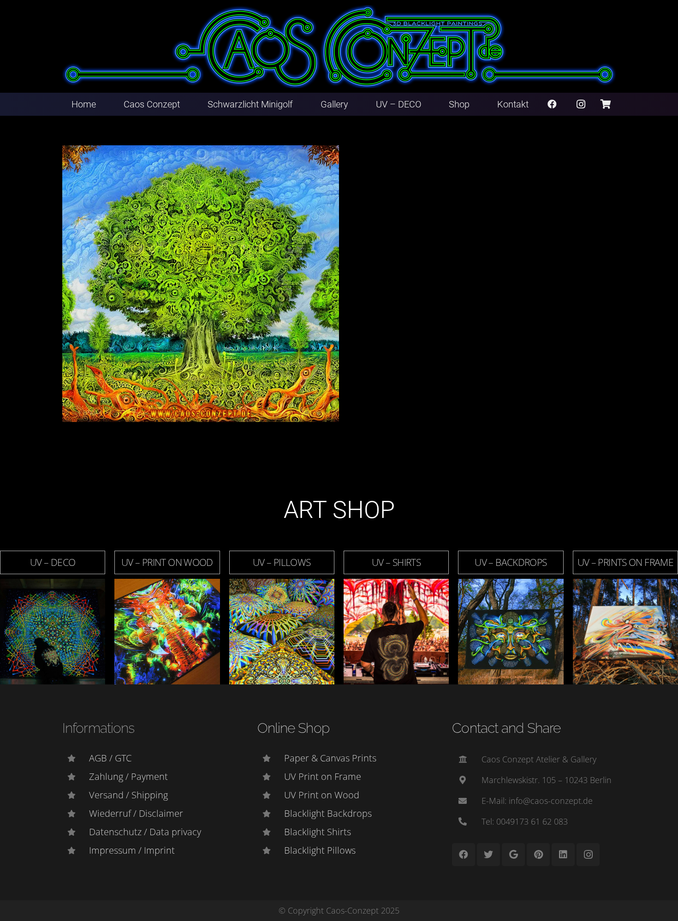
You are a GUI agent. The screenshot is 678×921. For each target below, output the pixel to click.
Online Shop (293, 728)
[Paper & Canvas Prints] (270, 758)
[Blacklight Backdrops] (270, 813)
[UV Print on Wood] (270, 795)
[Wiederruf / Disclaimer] (75, 813)
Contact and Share (506, 728)
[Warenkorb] (605, 104)
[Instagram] (581, 104)
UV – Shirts (396, 562)
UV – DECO (52, 562)
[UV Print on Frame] (270, 776)
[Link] (339, 46)
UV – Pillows (282, 562)
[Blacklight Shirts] (270, 832)
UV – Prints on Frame (625, 562)
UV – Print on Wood (167, 562)
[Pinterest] (538, 854)
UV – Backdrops (511, 562)
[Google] (513, 854)
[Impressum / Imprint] (75, 850)
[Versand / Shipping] (75, 795)
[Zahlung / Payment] (75, 776)
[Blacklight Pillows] (270, 850)
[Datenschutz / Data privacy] (75, 832)
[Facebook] (552, 104)
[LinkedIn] (563, 854)
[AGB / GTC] (75, 758)
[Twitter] (488, 854)
